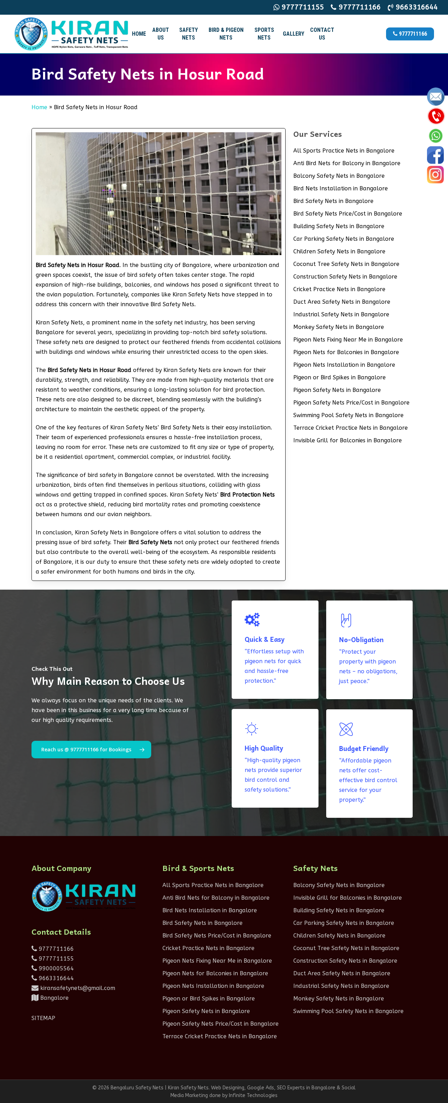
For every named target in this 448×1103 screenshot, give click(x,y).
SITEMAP (43, 1018)
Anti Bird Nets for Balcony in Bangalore (346, 163)
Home (39, 107)
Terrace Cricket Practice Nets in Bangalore (350, 427)
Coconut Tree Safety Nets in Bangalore (346, 264)
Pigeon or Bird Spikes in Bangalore (339, 377)
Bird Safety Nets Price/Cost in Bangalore (347, 213)
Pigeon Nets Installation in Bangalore (344, 364)
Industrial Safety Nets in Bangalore (341, 314)
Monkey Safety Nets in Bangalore (338, 327)
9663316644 (55, 978)
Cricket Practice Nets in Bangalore (339, 289)
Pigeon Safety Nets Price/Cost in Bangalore (351, 402)
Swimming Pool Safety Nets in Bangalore (348, 415)
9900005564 (55, 968)
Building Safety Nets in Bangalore (338, 226)
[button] (91, 749)
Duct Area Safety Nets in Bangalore (341, 301)
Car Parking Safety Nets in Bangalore (343, 239)
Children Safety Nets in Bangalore (339, 251)
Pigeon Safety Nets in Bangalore (337, 390)
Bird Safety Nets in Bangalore (333, 201)
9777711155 (55, 958)
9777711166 (55, 949)
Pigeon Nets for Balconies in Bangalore (346, 352)
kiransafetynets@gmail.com (76, 988)
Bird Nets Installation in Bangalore (340, 188)
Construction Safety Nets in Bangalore (345, 276)
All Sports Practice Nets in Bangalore (343, 150)
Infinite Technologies (253, 1095)
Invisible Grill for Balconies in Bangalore (347, 440)
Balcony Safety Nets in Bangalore (339, 176)
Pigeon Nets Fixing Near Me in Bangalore (348, 339)
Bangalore (53, 998)
